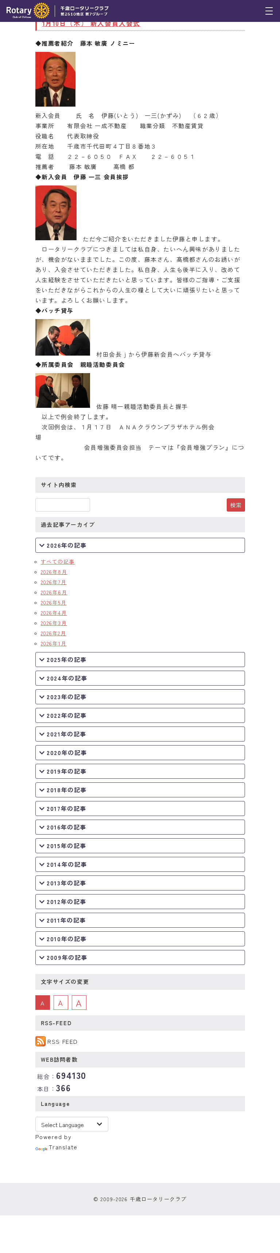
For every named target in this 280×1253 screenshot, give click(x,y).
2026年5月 (54, 602)
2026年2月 (53, 633)
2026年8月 (54, 571)
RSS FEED (62, 1041)
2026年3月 (54, 622)
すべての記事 (58, 561)
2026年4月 (54, 612)
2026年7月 (54, 582)
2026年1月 (54, 643)
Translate (63, 1146)
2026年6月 (54, 592)
